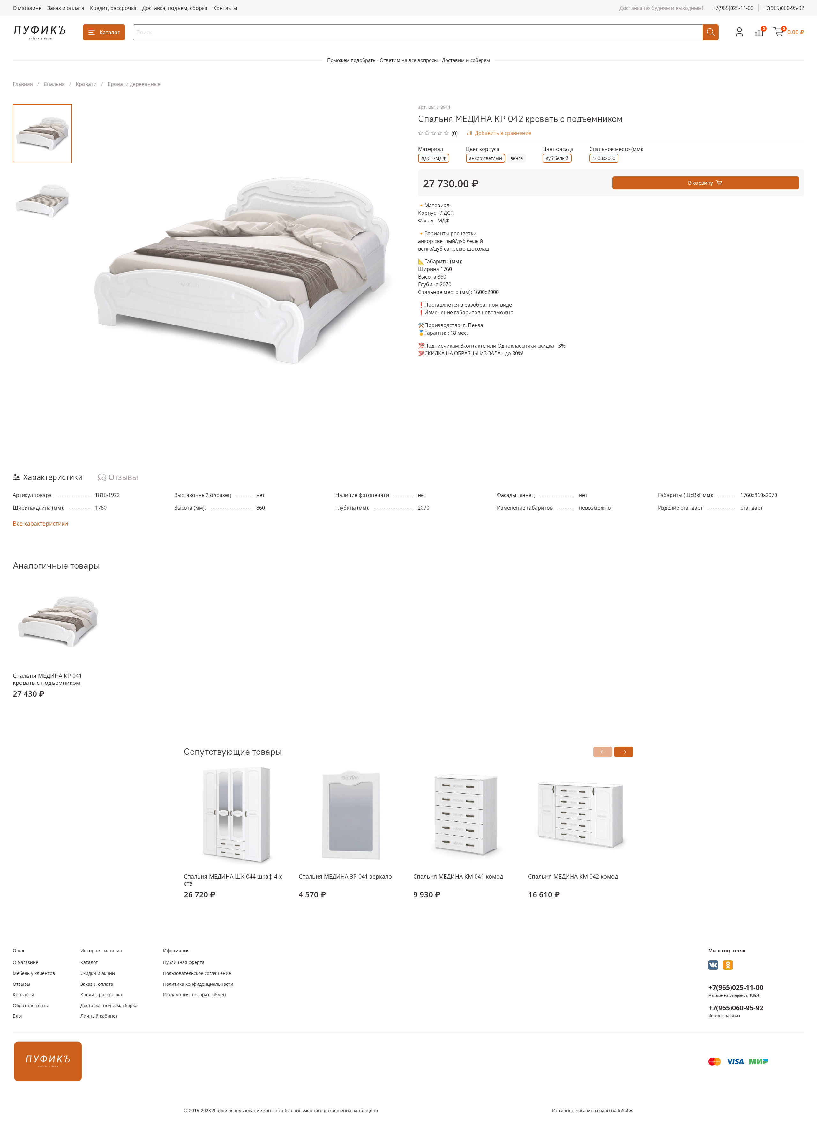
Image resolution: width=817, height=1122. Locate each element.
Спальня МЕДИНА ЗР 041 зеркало (345, 876)
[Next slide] (395, 270)
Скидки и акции (97, 973)
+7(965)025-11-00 (733, 7)
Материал (430, 149)
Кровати (86, 83)
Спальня (54, 83)
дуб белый (557, 158)
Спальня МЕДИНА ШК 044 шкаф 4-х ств (233, 879)
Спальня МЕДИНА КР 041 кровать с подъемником (47, 679)
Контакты (225, 7)
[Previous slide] (88, 270)
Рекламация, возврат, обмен (194, 994)
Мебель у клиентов (34, 973)
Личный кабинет (99, 1016)
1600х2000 (604, 158)
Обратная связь (30, 1005)
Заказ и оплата (65, 7)
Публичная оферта (184, 962)
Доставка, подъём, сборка (109, 1005)
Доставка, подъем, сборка (174, 7)
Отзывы (21, 984)
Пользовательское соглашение (197, 973)
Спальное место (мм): (616, 149)
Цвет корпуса (482, 149)
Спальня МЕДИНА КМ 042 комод (573, 876)
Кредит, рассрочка (113, 7)
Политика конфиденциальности (198, 984)
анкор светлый (485, 158)
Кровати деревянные (134, 83)
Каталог (110, 32)
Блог (18, 1016)
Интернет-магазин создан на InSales (592, 1110)
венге (516, 158)
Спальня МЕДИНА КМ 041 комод (458, 876)
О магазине (27, 7)
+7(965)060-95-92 (783, 7)
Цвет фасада (558, 149)
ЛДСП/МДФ (433, 158)
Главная (23, 83)
